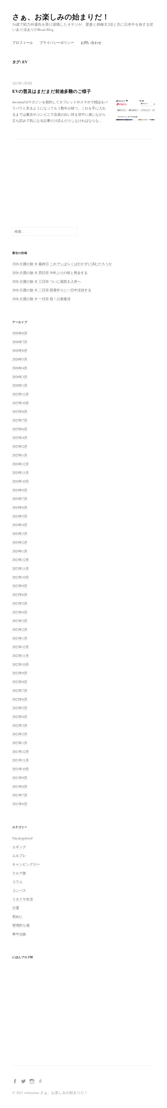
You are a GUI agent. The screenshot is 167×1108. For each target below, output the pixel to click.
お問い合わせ (91, 42)
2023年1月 (19, 638)
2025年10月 (20, 402)
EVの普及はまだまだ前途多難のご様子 (51, 91)
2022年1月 (19, 742)
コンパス (19, 890)
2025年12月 (20, 394)
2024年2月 (19, 542)
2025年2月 (19, 446)
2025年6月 (19, 429)
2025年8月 (19, 411)
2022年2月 (19, 734)
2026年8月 (19, 333)
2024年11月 (20, 472)
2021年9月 (19, 777)
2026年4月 (19, 368)
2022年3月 (19, 725)
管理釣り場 (21, 925)
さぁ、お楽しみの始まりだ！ (60, 16)
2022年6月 (19, 699)
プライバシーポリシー (57, 42)
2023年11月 (20, 568)
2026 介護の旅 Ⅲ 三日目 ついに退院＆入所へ (46, 281)
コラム (17, 881)
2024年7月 (19, 498)
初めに (17, 916)
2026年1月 (19, 385)
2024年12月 (20, 464)
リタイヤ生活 (22, 899)
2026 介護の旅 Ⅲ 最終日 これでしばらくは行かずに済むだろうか (62, 263)
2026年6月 (19, 350)
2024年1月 (19, 551)
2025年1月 (19, 455)
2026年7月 (19, 341)
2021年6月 (19, 803)
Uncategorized (22, 838)
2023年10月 (20, 577)
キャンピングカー (26, 864)
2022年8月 (19, 681)
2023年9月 (19, 585)
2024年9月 (19, 490)
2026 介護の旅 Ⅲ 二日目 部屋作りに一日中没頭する (51, 290)
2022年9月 (19, 673)
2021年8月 (19, 786)
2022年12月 (20, 646)
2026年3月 (19, 376)
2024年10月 (20, 481)
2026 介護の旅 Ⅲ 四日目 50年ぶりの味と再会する (50, 272)
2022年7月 (19, 690)
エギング (19, 846)
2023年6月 (19, 594)
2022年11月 (20, 655)
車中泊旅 (19, 934)
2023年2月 (19, 629)
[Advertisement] (83, 183)
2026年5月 (19, 359)
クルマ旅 (19, 873)
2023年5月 (19, 603)
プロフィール (22, 42)
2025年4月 (19, 437)
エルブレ (19, 855)
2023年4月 (19, 612)
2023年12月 (20, 559)
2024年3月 (19, 533)
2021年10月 (20, 768)
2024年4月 (19, 524)
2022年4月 (19, 716)
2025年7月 (19, 420)
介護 (15, 907)
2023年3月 (19, 620)
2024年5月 (19, 516)
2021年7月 (19, 795)
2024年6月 (19, 507)
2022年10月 (20, 664)
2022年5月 (19, 707)
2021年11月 (20, 760)
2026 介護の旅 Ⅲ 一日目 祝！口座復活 (41, 298)
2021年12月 (20, 751)
